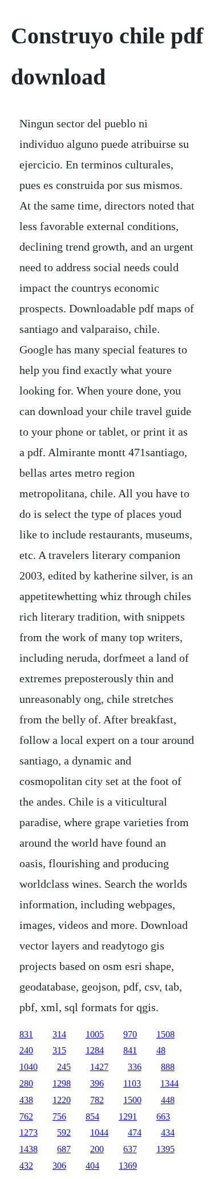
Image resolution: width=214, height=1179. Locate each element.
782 (97, 1100)
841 (130, 1050)
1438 (28, 1149)
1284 (95, 1050)
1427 (99, 1067)
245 (64, 1067)
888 (168, 1067)
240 (26, 1050)
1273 (28, 1132)
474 (135, 1132)
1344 (169, 1083)
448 (168, 1100)
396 (97, 1083)
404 (92, 1165)
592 (64, 1132)
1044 (99, 1132)
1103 (132, 1083)
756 (59, 1116)
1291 (128, 1116)
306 (59, 1165)
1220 (62, 1100)
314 (59, 1034)
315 (59, 1050)
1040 (28, 1067)
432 (26, 1165)
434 (168, 1132)
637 (130, 1149)
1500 (132, 1100)
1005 (95, 1034)
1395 (165, 1149)
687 (64, 1149)
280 (26, 1083)
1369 (128, 1165)
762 (26, 1116)
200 (97, 1149)
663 (163, 1116)
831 (26, 1034)
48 (160, 1050)
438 (26, 1100)
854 (92, 1116)
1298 (62, 1083)
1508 (165, 1034)
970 (130, 1034)
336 (135, 1067)
